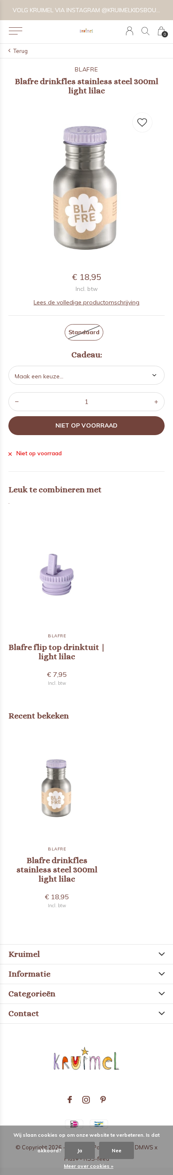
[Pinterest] (103, 1099)
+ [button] (156, 401)
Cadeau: (86, 354)
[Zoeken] (145, 30)
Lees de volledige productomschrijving (86, 302)
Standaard (84, 332)
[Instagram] (86, 1099)
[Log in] (129, 30)
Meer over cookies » (88, 1166)
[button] (15, 31)
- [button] (16, 401)
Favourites (142, 122)
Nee (116, 1150)
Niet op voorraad (86, 425)
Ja (79, 1150)
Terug (20, 51)
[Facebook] (70, 1099)
